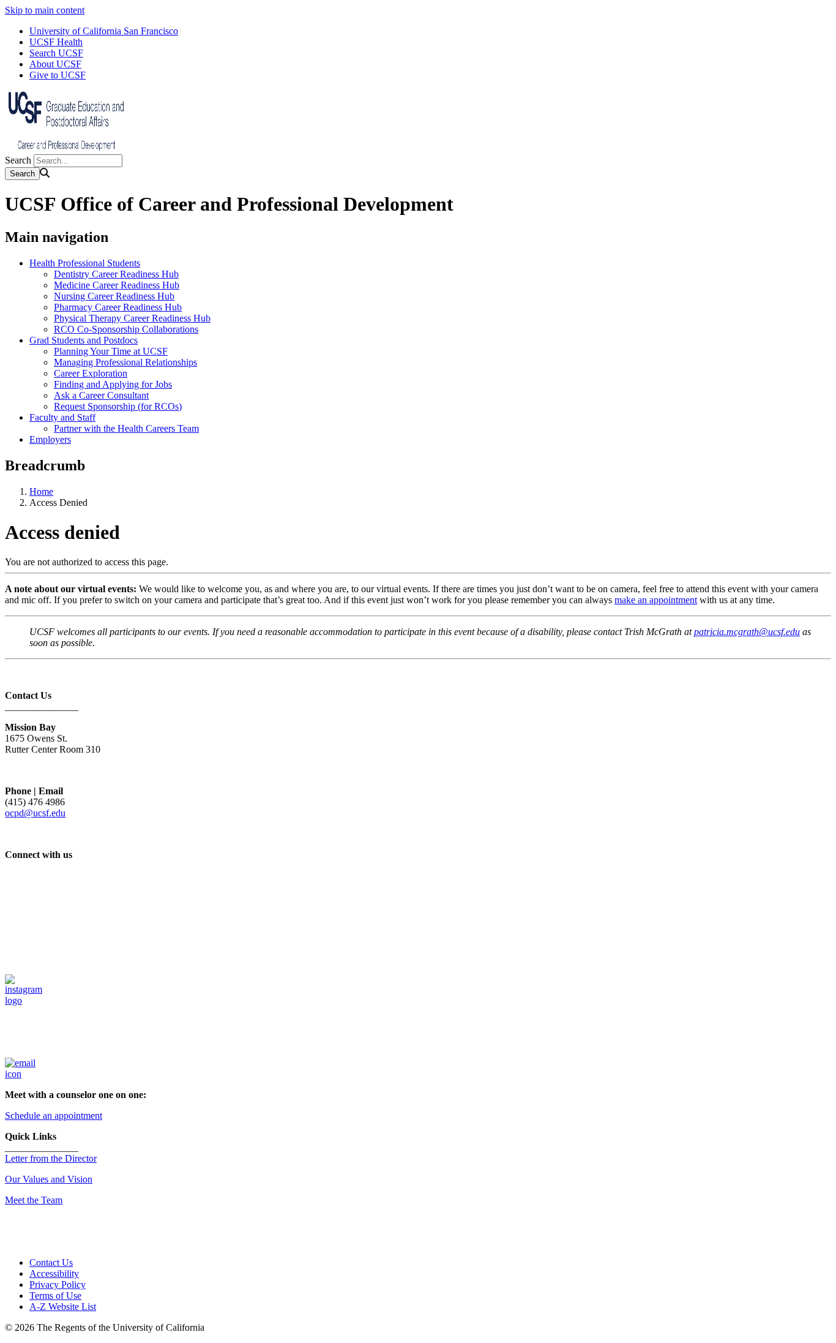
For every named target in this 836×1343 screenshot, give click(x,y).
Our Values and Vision (48, 1179)
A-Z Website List (62, 1306)
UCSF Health (56, 42)
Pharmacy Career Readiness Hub (118, 307)
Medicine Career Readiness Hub (116, 285)
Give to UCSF (57, 75)
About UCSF (55, 64)
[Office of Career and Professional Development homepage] (66, 148)
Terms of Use (55, 1295)
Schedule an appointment (53, 1115)
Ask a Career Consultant (101, 395)
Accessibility (54, 1273)
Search (18, 160)
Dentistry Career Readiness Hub (116, 274)
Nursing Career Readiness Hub (114, 296)
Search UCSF (56, 53)
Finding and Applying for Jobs (113, 384)
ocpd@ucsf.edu (35, 813)
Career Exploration (90, 373)
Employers (50, 439)
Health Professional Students (84, 263)
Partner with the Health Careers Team (126, 428)
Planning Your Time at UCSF (111, 351)
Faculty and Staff (62, 417)
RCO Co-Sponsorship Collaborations (126, 329)
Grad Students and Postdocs (83, 340)
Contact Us (51, 1262)
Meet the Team (33, 1200)
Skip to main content (44, 10)
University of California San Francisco (103, 31)
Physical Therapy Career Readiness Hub (132, 318)
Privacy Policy (57, 1284)
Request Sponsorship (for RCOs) (118, 406)
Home (41, 491)
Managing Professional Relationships (125, 362)
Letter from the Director (51, 1158)
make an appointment (655, 600)
